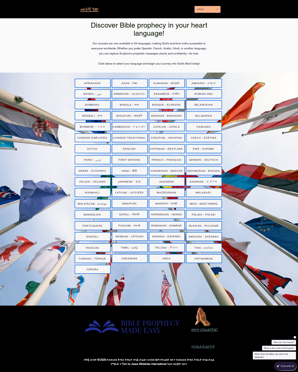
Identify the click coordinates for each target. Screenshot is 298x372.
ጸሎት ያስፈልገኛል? (204, 330)
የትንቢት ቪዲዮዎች (203, 346)
